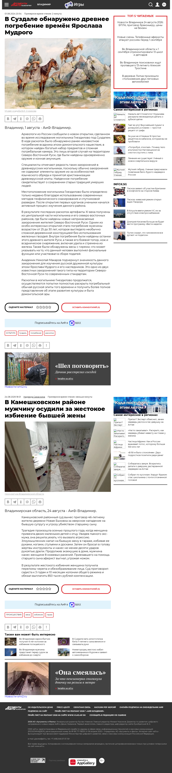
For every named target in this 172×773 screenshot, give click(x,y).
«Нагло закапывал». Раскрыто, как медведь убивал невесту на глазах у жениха (147, 433)
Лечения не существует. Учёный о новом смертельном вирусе (145, 159)
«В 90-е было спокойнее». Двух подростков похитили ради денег (145, 453)
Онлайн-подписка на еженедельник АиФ (141, 707)
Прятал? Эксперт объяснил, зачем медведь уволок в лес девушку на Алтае (146, 422)
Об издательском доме (40, 707)
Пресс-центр (63, 707)
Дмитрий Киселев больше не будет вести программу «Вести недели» (145, 223)
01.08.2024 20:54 (13, 13)
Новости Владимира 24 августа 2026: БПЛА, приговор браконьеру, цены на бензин (140, 25)
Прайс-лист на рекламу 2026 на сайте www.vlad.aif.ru (57, 715)
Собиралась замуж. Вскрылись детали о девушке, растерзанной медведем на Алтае (145, 466)
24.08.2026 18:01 (13, 397)
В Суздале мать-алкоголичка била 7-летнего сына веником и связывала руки (88, 642)
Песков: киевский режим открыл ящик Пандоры (144, 200)
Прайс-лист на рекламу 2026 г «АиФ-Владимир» (79, 711)
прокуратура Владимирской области (24, 494)
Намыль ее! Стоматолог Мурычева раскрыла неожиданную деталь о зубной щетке (146, 117)
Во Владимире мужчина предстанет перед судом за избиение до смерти (33, 652)
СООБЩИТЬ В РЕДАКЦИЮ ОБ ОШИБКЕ (108, 715)
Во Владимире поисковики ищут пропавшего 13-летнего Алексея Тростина (140, 65)
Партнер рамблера (57, 760)
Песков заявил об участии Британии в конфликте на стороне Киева (146, 189)
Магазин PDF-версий (105, 707)
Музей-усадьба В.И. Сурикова (20, 111)
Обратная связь (82, 707)
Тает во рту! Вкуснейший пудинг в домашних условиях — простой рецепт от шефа (146, 128)
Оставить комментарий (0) (86, 307)
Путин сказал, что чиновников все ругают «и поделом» (145, 234)
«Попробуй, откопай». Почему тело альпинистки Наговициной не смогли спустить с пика (146, 150)
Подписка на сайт (37, 711)
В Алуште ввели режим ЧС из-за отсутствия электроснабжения (144, 212)
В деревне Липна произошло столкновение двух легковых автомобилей (140, 79)
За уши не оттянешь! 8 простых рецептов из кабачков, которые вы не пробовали (147, 139)
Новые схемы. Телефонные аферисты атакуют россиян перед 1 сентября (140, 38)
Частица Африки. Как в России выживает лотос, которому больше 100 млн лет (146, 444)
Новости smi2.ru (16, 386)
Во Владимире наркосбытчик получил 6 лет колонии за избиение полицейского (34, 642)
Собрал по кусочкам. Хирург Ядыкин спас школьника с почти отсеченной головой (147, 477)
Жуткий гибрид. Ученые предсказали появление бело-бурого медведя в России (147, 172)
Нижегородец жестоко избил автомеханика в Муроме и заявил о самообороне (89, 652)
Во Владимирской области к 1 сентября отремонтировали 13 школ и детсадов (140, 52)
